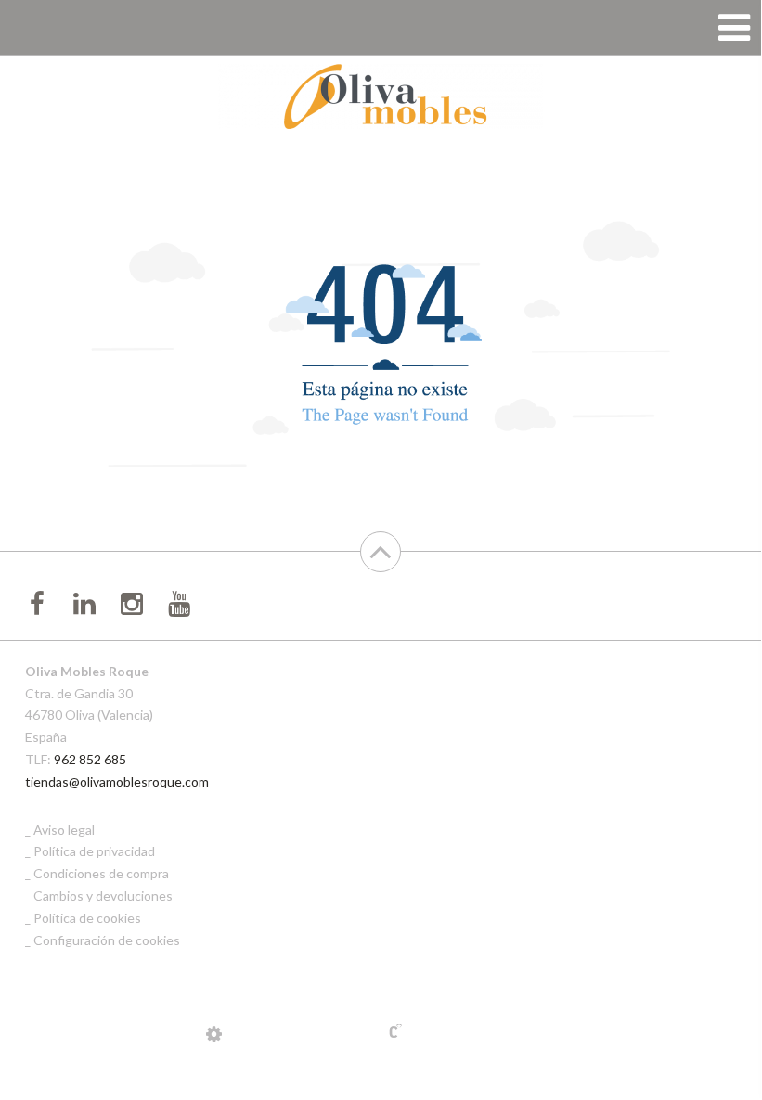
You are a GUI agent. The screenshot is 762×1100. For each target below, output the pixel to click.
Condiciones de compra (101, 873)
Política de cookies (87, 918)
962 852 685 (90, 759)
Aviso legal (64, 830)
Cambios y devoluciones (103, 895)
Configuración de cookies (106, 940)
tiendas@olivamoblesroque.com (117, 781)
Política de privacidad (94, 851)
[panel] (213, 1033)
